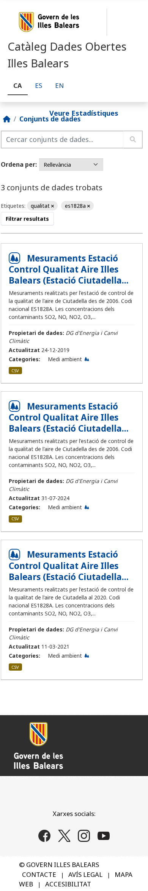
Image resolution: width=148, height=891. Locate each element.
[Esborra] (52, 206)
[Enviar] (133, 139)
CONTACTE (39, 874)
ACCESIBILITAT (68, 884)
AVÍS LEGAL (85, 874)
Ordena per (18, 164)
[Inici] (7, 118)
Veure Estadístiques (83, 112)
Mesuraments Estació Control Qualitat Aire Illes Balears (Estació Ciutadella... (69, 269)
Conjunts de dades (49, 118)
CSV (15, 370)
